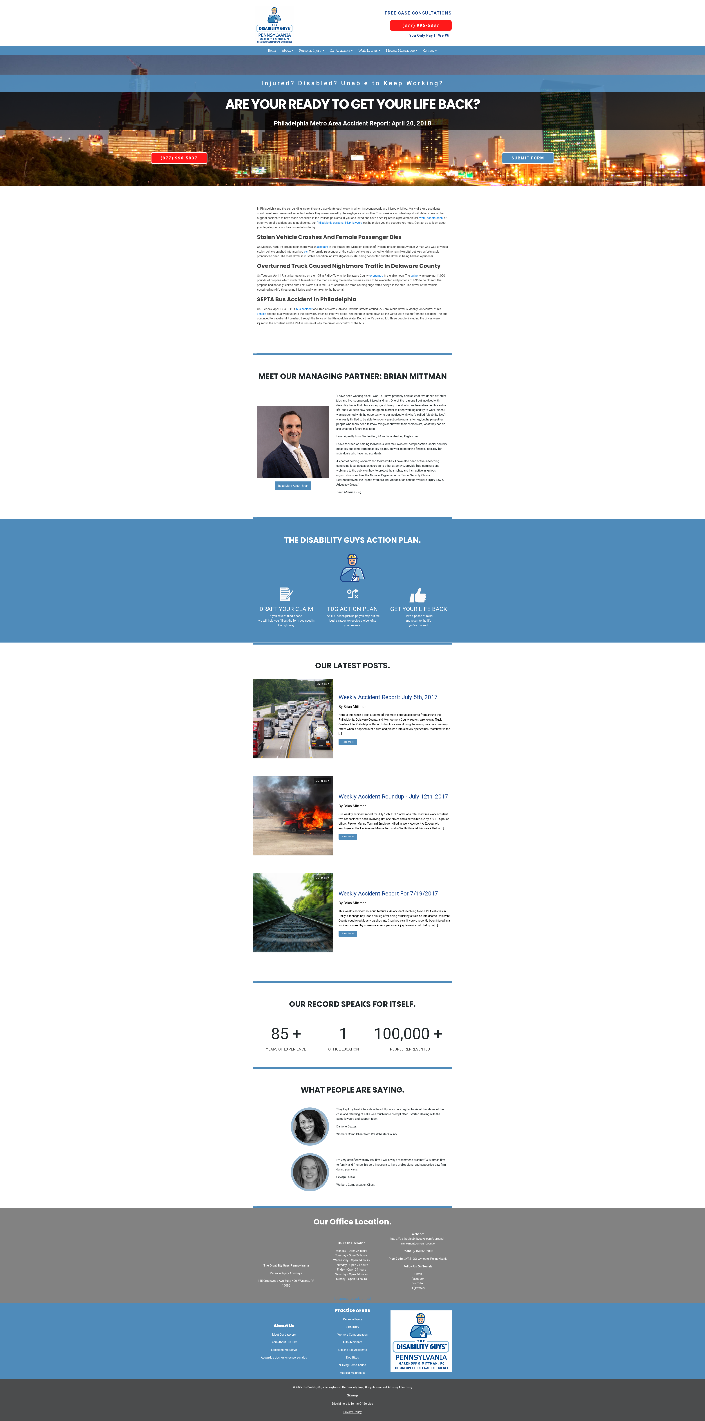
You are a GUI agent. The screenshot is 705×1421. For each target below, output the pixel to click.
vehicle (261, 314)
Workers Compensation (352, 1334)
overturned (376, 275)
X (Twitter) (418, 1288)
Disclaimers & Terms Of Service (352, 1403)
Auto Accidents (352, 1342)
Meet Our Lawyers (284, 1334)
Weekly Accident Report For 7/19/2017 (388, 893)
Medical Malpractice (400, 50)
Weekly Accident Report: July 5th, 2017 (388, 697)
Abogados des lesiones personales (284, 1357)
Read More (348, 741)
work (422, 218)
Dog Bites (352, 1357)
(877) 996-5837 (420, 25)
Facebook (418, 1278)
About (286, 50)
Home (272, 50)
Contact (428, 50)
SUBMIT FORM (527, 158)
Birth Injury (352, 1327)
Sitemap (352, 1395)
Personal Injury (310, 50)
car (306, 251)
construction (435, 218)
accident (322, 247)
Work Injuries (368, 50)
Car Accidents (340, 50)
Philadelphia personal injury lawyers (339, 222)
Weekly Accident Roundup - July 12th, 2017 (393, 796)
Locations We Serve (284, 1350)
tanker (415, 275)
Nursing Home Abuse (352, 1365)
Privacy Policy (352, 1412)
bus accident (304, 309)
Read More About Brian (293, 486)
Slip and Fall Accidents (352, 1350)
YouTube (418, 1283)
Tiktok (418, 1274)
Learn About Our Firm (283, 1342)
